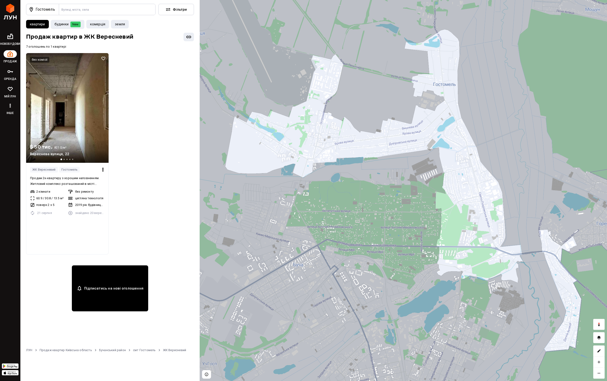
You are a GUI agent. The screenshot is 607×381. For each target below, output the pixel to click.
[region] (403, 190)
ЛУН (29, 350)
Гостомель (69, 169)
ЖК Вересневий (44, 169)
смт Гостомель (144, 350)
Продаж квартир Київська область (66, 350)
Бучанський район (112, 350)
